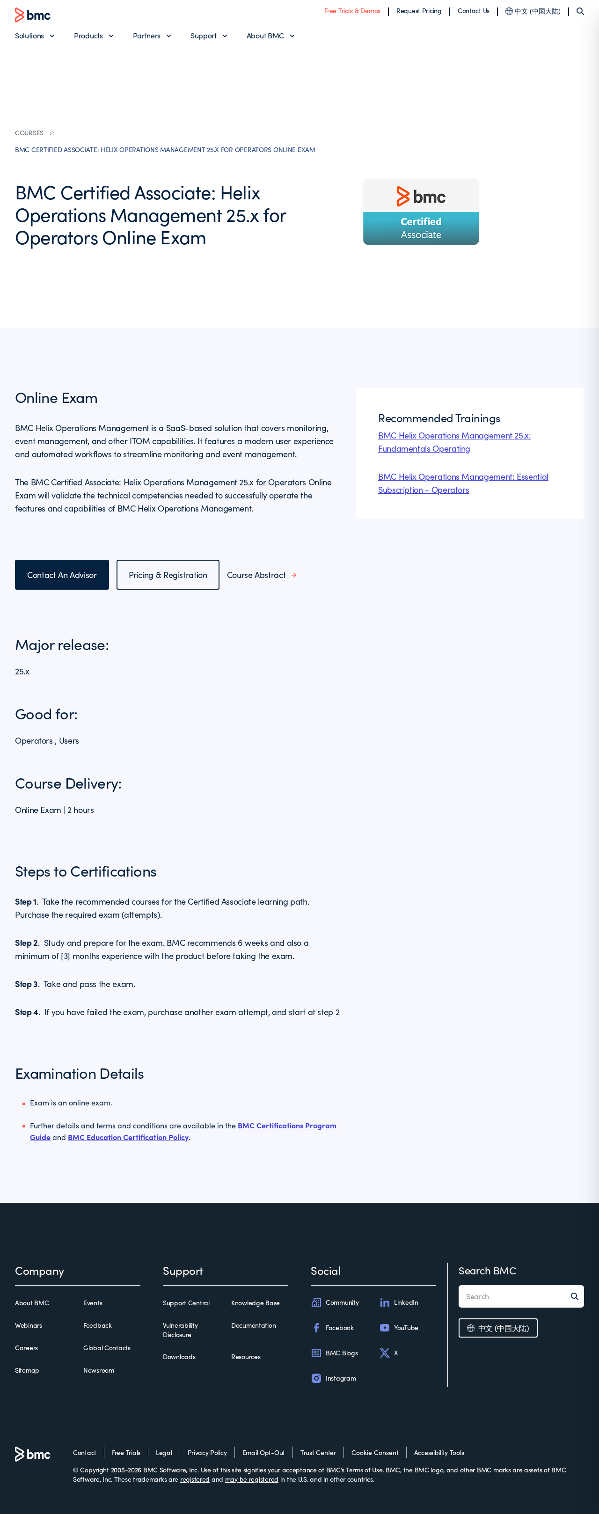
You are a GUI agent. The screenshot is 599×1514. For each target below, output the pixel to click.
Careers (26, 1347)
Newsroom (98, 1370)
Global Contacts (107, 1347)
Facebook (340, 1327)
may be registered (251, 1479)
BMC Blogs (342, 1352)
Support (203, 35)
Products (88, 35)
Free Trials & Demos (352, 10)
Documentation (253, 1325)
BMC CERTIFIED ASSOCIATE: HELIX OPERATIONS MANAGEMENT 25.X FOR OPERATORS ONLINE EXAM (165, 149)
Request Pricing (419, 10)
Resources (245, 1356)
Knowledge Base (255, 1302)
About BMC (265, 35)
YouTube (406, 1327)
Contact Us (473, 10)
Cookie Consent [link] (375, 1452)
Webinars (28, 1325)
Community (342, 1302)
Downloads (179, 1356)
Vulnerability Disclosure (180, 1330)
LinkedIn (406, 1302)
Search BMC (487, 1270)
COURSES (29, 132)
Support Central (186, 1302)
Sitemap (27, 1370)
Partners (147, 35)
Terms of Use (364, 1469)
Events (92, 1302)
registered (195, 1479)
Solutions (29, 35)
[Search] (580, 11)
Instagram (341, 1378)
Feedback (97, 1325)
